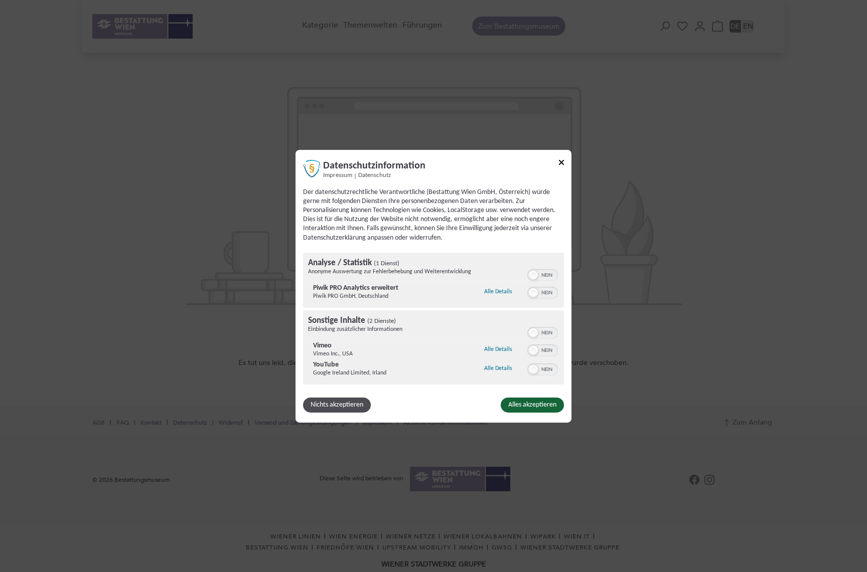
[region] (433, 320)
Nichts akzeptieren (337, 405)
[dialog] (433, 285)
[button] (533, 275)
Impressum (337, 175)
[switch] (542, 274)
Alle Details (498, 291)
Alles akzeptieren (532, 405)
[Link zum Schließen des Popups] (561, 163)
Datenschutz (374, 175)
